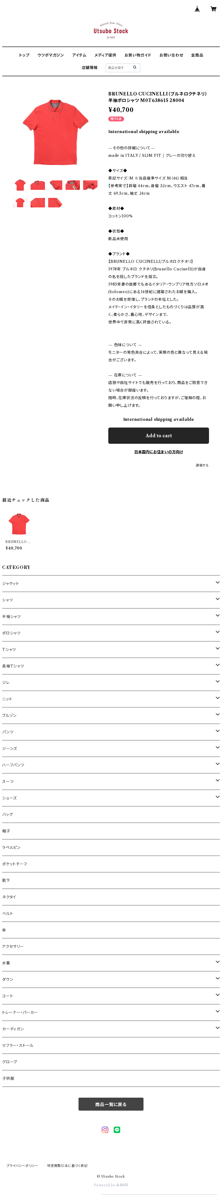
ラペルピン (11, 847)
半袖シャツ (11, 616)
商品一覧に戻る (111, 1104)
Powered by (105, 1185)
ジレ (6, 682)
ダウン (7, 979)
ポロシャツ (11, 633)
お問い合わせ (171, 55)
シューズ (9, 798)
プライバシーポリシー (22, 1166)
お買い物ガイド (138, 55)
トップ (24, 55)
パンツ (7, 732)
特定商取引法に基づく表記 (67, 1166)
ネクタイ (9, 897)
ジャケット (10, 583)
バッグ (7, 814)
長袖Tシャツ (13, 666)
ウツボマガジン (50, 55)
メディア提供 (105, 55)
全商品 (197, 55)
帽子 (6, 831)
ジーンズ (9, 748)
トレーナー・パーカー (20, 1012)
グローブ (9, 1062)
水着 (6, 963)
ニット (7, 699)
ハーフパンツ (13, 765)
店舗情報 (90, 67)
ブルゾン (9, 715)
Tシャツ (9, 649)
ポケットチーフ (14, 864)
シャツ (7, 600)
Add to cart (159, 435)
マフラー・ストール (18, 1045)
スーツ (8, 781)
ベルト (7, 913)
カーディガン (13, 1029)
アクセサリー (13, 946)
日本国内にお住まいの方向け (158, 451)
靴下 (6, 880)
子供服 (8, 1078)
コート (7, 996)
